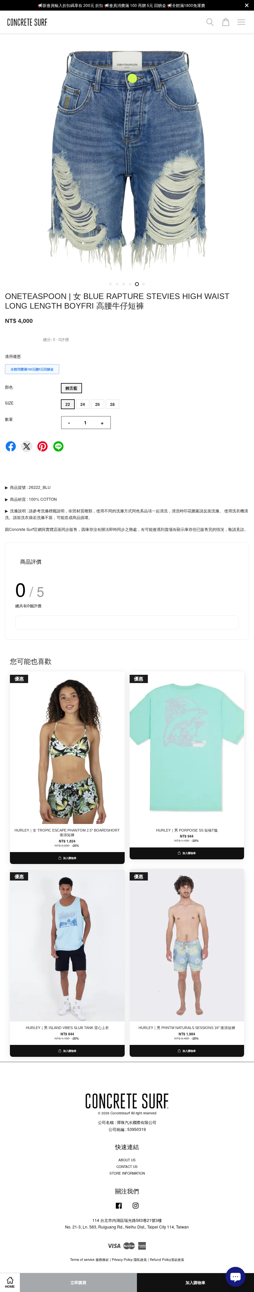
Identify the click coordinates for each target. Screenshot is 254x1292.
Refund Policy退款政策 (167, 1259)
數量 (9, 419)
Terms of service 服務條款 (89, 1259)
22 (67, 404)
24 (82, 404)
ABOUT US (127, 1159)
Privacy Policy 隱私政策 (129, 1259)
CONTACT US (127, 1166)
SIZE (9, 403)
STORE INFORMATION (127, 1173)
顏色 (9, 387)
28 (112, 404)
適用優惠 (13, 356)
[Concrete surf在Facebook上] (118, 1208)
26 (97, 404)
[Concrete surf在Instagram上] (135, 1208)
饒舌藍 (71, 388)
